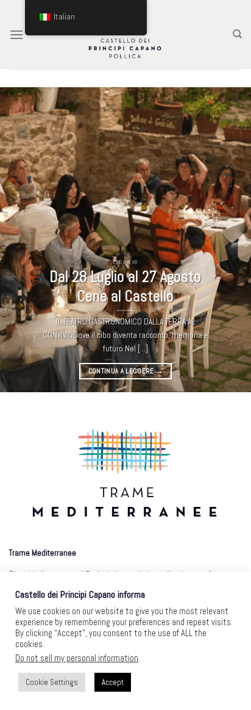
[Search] (237, 34)
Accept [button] (113, 682)
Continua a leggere (125, 371)
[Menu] (16, 34)
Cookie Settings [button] (52, 682)
